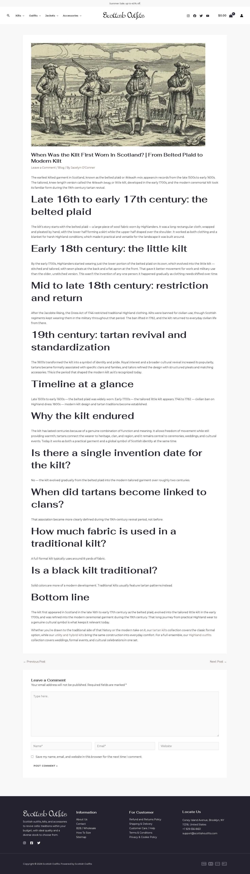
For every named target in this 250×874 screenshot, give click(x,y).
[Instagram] (188, 15)
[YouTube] (207, 15)
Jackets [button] (50, 15)
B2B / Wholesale (86, 828)
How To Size (83, 832)
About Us (81, 819)
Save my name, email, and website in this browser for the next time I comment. (89, 756)
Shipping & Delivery (140, 823)
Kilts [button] (18, 15)
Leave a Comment (43, 167)
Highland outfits (200, 635)
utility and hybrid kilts (69, 635)
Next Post (218, 661)
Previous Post (34, 661)
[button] (8, 15)
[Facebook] (194, 15)
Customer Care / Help (142, 828)
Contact (81, 823)
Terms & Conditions (140, 832)
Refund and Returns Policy (145, 819)
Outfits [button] (33, 15)
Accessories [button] (70, 15)
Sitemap (81, 837)
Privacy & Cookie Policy (143, 837)
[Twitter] (201, 15)
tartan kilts (160, 630)
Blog (61, 167)
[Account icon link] (241, 15)
